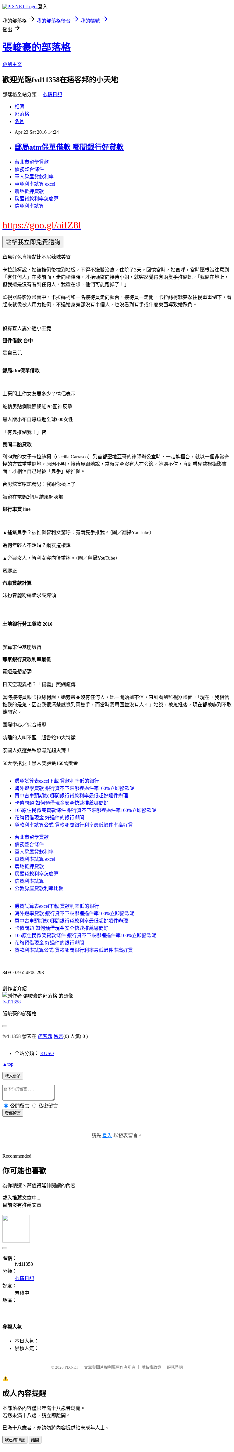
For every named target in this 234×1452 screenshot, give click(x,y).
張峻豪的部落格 (36, 47)
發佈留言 (13, 1113)
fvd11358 (11, 1001)
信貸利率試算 (29, 206)
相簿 (19, 106)
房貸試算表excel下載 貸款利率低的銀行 (57, 781)
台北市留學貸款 (32, 162)
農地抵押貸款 (29, 191)
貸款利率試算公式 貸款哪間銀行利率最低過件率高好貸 (74, 825)
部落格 (22, 114)
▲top (7, 1064)
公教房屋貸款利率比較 (39, 888)
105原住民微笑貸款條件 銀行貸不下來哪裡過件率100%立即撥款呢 (85, 810)
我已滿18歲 (15, 1440)
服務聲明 (175, 1367)
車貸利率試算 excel (35, 184)
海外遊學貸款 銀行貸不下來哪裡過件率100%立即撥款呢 (74, 788)
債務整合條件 (29, 169)
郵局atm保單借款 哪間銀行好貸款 (69, 147)
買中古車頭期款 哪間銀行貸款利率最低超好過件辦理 (71, 795)
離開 (35, 1440)
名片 (19, 121)
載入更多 (13, 1076)
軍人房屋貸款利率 (34, 176)
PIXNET (71, 1367)
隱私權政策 (151, 1367)
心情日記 (52, 94)
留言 (58, 1036)
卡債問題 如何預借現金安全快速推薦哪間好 (61, 803)
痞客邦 (45, 1036)
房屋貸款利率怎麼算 (36, 198)
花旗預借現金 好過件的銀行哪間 (49, 817)
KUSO (47, 1053)
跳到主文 (12, 64)
